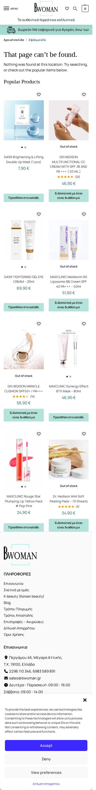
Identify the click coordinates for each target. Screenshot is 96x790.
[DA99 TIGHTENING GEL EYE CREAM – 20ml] (24, 240)
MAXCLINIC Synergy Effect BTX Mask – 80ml (68, 388)
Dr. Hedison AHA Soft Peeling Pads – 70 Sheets (69, 498)
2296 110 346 (20, 671)
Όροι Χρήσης (14, 634)
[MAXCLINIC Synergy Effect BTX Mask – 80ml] (69, 349)
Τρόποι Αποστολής (18, 615)
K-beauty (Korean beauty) (24, 596)
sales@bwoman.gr (25, 678)
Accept (46, 745)
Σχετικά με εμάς (16, 589)
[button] (84, 700)
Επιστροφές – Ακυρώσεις (24, 621)
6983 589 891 (44, 671)
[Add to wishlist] (39, 94)
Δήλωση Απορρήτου (46, 784)
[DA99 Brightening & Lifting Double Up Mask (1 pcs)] (24, 120)
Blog (7, 602)
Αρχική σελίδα (14, 40)
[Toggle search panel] (75, 8)
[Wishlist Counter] (67, 8)
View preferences (46, 772)
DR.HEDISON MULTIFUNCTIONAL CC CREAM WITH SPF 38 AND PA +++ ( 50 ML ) (68, 164)
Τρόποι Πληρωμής (18, 609)
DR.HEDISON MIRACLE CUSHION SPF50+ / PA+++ (23, 388)
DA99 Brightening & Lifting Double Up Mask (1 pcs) (24, 159)
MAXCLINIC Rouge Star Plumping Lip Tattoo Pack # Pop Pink (23, 501)
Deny (46, 759)
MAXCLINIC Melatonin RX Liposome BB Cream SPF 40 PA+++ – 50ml (68, 282)
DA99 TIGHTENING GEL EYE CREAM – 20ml (23, 279)
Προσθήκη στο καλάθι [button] (23, 198)
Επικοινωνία (13, 583)
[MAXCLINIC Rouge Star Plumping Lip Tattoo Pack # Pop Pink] (24, 459)
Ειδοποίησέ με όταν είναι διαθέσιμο (68, 195)
